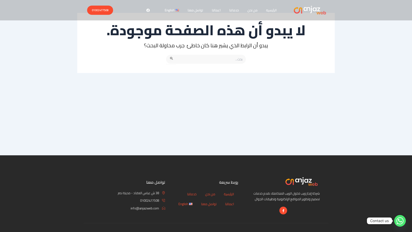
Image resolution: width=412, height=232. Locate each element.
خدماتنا (234, 10)
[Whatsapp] (400, 221)
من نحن (252, 10)
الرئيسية (271, 10)
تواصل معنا (195, 10)
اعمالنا (216, 10)
